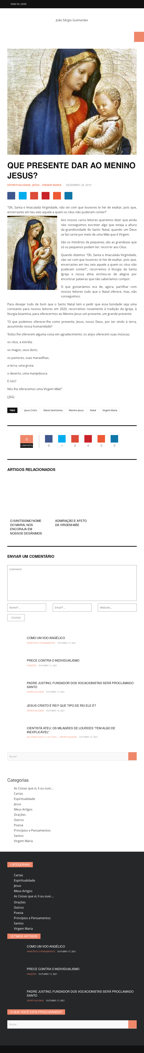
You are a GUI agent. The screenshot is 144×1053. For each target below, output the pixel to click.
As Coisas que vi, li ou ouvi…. (34, 788)
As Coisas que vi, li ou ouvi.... (43, 736)
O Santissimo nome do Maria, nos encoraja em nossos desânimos (26, 527)
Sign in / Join (18, 4)
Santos (19, 836)
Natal (93, 410)
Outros (19, 820)
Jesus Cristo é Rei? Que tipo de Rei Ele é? (61, 705)
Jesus (36, 185)
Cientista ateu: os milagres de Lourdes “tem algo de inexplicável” (71, 730)
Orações (31, 665)
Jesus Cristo (30, 410)
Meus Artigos (23, 809)
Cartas (18, 793)
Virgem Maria (52, 185)
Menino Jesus (76, 410)
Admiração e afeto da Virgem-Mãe (71, 523)
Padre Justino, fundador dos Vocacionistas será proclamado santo (80, 685)
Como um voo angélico (46, 638)
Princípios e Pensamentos (41, 642)
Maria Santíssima (53, 410)
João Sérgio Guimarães (72, 20)
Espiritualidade (19, 185)
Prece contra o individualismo (53, 660)
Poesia (18, 825)
